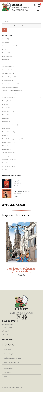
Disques (4, 104)
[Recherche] (4, 30)
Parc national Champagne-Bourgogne (11, 139)
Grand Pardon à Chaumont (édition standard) (21, 270)
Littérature (5, 121)
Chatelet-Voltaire (6, 80)
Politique (4, 146)
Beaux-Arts (5, 53)
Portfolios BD (5, 149)
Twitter (8, 344)
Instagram (12, 344)
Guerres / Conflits (6, 111)
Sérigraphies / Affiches (7, 159)
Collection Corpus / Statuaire (9, 84)
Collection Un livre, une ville (9, 94)
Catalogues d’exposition (8, 77)
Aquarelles (5, 42)
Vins (3, 170)
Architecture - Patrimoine (8, 46)
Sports (3, 163)
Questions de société (7, 152)
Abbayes (4, 39)
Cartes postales (6, 70)
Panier (5, 376)
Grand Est (4, 108)
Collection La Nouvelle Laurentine (11, 90)
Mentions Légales (9, 354)
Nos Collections (8, 368)
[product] (6, 183)
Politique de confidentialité (11, 362)
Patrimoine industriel (7, 142)
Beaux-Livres (5, 56)
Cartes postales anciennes (8, 73)
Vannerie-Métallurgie (7, 166)
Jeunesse (4, 118)
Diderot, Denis (6, 101)
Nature (4, 135)
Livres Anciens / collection (9, 125)
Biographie (5, 59)
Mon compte (7, 372)
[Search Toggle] (34, 5)
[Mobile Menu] (38, 10)
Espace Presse (7, 350)
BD (3, 49)
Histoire (4, 115)
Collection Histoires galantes (9, 87)
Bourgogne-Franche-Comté (9, 63)
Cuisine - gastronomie (7, 97)
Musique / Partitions (7, 132)
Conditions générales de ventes (12, 358)
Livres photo (5, 128)
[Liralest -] (15, 6)
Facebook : (4, 344)
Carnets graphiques (7, 66)
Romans (4, 156)
